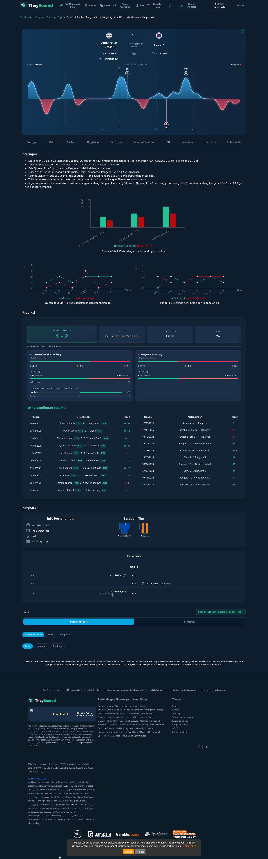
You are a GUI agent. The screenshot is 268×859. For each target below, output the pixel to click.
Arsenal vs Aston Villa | (108, 706)
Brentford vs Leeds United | (140, 713)
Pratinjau (32, 142)
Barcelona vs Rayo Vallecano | (134, 706)
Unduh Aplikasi (192, 5)
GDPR (175, 728)
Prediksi (71, 142)
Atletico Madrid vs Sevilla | (142, 728)
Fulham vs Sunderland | (130, 724)
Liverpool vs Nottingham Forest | (147, 709)
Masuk (240, 5)
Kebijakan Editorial (181, 732)
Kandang (41, 646)
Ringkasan (93, 142)
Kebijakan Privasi (180, 721)
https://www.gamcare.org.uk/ (39, 816)
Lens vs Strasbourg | (129, 721)
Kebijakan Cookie (180, 724)
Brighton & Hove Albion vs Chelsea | (115, 709)
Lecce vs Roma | (106, 735)
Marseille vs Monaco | (108, 724)
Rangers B (64, 634)
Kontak (175, 709)
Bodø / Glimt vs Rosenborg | (146, 732)
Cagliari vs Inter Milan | (108, 721)
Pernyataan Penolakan (37, 778)
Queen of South (33, 634)
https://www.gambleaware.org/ (63, 812)
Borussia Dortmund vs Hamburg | (113, 728)
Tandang (57, 646)
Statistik (116, 142)
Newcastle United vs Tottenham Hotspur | (134, 717)
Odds (52, 142)
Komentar (210, 142)
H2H (167, 142)
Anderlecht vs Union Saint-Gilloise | (130, 735)
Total (27, 646)
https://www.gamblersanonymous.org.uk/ (67, 816)
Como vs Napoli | (106, 717)
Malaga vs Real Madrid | (153, 724)
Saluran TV (234, 142)
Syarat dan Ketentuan (182, 717)
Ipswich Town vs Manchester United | (115, 732)
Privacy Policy (188, 845)
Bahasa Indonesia (219, 5)
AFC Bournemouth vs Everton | (112, 713)
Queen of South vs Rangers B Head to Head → (221, 611)
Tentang (176, 713)
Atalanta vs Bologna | (150, 721)
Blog (174, 706)
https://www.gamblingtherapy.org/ (41, 819)
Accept (128, 851)
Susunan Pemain (143, 142)
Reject (140, 851)
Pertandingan (78, 621)
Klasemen (187, 142)
